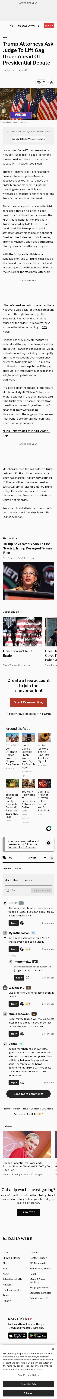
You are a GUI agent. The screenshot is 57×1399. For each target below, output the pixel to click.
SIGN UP (49, 26)
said (50, 396)
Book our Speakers (13, 1290)
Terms (6, 1295)
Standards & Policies (40, 1292)
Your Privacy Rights (40, 1268)
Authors (7, 1284)
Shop (5, 1263)
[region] (28, 1372)
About (6, 1274)
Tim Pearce (9, 70)
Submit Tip (28, 1212)
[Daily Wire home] (28, 26)
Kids (5, 1268)
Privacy (7, 1300)
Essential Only (28, 1384)
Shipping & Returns (40, 1287)
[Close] (53, 1348)
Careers (34, 1252)
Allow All (28, 1393)
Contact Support (38, 1258)
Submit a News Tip (39, 1298)
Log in (46, 714)
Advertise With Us (12, 1279)
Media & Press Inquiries (37, 1280)
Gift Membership (38, 1263)
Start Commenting (28, 702)
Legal (33, 1274)
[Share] (51, 82)
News (6, 1252)
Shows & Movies (12, 1258)
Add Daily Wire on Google (30, 139)
